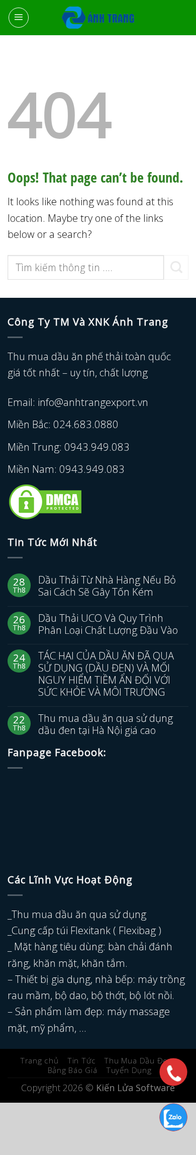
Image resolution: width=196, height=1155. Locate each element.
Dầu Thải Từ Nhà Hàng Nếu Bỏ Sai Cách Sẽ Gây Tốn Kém (107, 585)
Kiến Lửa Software (135, 1088)
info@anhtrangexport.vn (93, 402)
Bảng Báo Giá (72, 1070)
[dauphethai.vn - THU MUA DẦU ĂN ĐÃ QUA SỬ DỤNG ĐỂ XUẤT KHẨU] (98, 18)
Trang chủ (39, 1060)
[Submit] (176, 267)
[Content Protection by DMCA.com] (45, 500)
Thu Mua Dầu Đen (138, 1060)
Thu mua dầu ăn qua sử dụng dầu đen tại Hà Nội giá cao (105, 724)
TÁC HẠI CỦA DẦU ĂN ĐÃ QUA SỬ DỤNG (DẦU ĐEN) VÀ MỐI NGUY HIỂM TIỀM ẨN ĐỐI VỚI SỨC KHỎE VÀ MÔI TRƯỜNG (106, 673)
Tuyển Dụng (129, 1070)
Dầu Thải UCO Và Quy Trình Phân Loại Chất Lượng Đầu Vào (108, 624)
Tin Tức (81, 1060)
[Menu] (19, 18)
